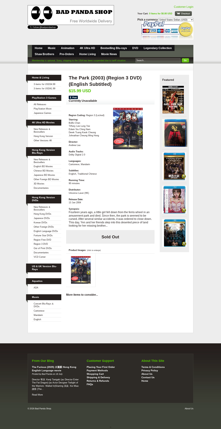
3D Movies (39, 183)
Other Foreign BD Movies (46, 179)
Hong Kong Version (43, 136)
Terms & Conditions (153, 367)
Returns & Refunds (98, 380)
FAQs (90, 384)
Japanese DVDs (42, 218)
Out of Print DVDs (43, 248)
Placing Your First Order (101, 367)
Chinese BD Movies (44, 170)
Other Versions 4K (43, 140)
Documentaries (41, 188)
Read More (37, 394)
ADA (36, 287)
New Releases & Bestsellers (42, 130)
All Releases (40, 104)
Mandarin (38, 315)
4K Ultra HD (87, 48)
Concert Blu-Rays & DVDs (44, 305)
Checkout (183, 13)
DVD (135, 48)
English (37, 319)
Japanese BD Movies (44, 175)
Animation (67, 48)
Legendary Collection (158, 48)
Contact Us (148, 377)
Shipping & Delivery (98, 377)
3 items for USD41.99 (44, 88)
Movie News (109, 54)
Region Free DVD (42, 240)
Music (52, 48)
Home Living (87, 54)
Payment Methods (97, 370)
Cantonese (39, 310)
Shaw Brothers (44, 54)
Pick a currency (147, 19)
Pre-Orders (67, 54)
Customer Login (183, 6)
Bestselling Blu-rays (113, 48)
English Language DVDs (46, 231)
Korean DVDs (40, 222)
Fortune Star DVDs (43, 235)
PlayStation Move (42, 108)
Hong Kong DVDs (42, 214)
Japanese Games (42, 113)
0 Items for (160, 13)
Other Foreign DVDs (44, 227)
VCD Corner (40, 257)
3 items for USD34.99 (44, 84)
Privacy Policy (149, 370)
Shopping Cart (95, 374)
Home (38, 48)
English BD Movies (43, 166)
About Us (146, 374)
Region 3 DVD (41, 244)
